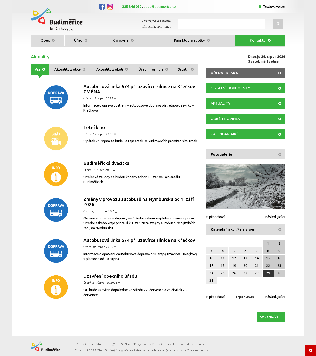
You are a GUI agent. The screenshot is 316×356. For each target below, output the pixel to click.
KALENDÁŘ (269, 317)
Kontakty (258, 40)
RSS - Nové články (129, 344)
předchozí (216, 217)
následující (273, 217)
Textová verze (274, 7)
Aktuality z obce (67, 69)
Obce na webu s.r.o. (200, 350)
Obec (46, 40)
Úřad (78, 40)
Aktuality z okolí (110, 69)
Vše (38, 69)
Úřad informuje (151, 69)
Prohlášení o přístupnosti (92, 344)
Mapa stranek (195, 344)
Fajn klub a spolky (190, 40)
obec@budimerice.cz (160, 7)
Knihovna (121, 40)
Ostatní (184, 69)
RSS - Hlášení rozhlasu (163, 344)
